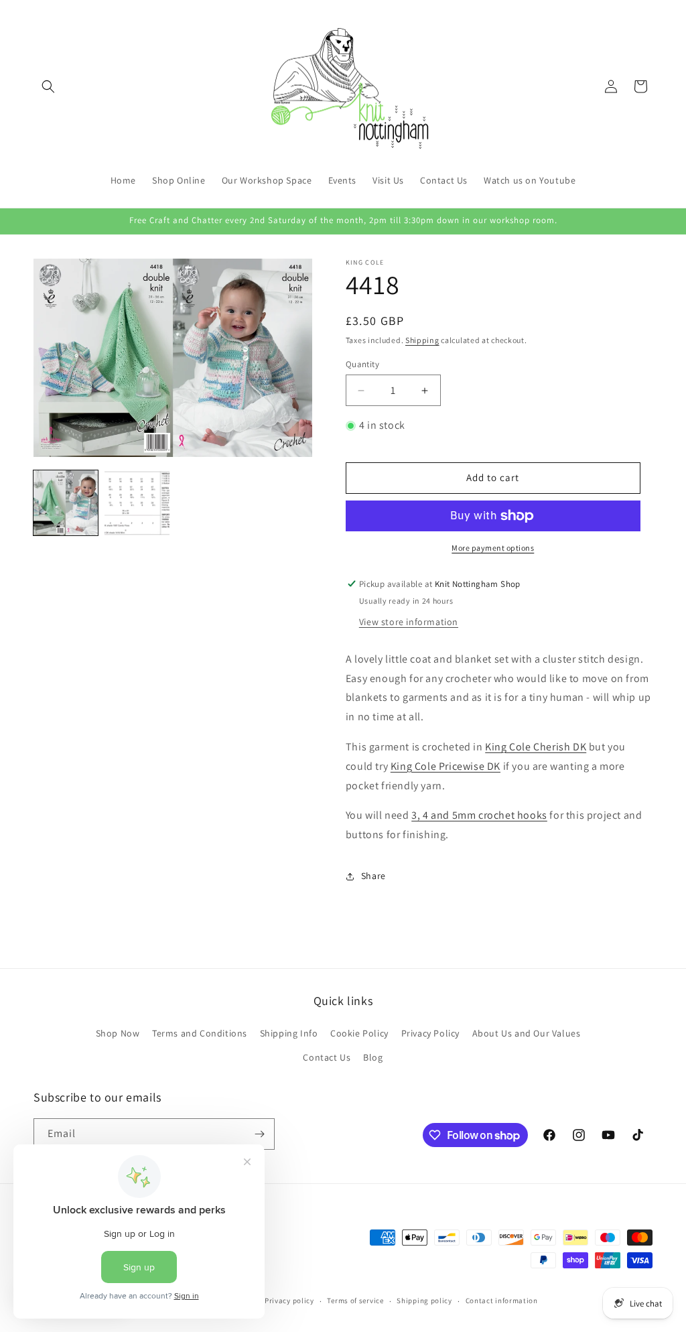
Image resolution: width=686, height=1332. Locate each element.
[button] (48, 86)
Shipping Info (289, 1033)
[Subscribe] (259, 1134)
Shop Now (118, 1033)
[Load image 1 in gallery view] (65, 502)
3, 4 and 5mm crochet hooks (479, 815)
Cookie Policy (359, 1033)
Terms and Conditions (199, 1033)
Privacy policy (289, 1300)
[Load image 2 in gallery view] (137, 502)
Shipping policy (424, 1300)
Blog (373, 1057)
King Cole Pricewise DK (445, 766)
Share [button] (373, 876)
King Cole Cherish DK (535, 747)
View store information (408, 622)
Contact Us (326, 1057)
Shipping (422, 340)
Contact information (502, 1300)
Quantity (362, 364)
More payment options (493, 548)
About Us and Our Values (526, 1033)
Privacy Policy (430, 1033)
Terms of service (355, 1300)
